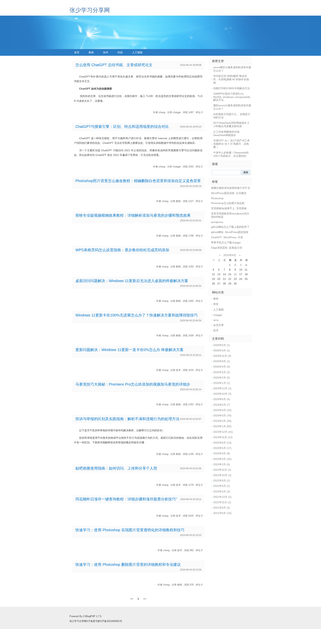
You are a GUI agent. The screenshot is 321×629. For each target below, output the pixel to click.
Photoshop (217, 198)
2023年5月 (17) (222, 448)
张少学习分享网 (89, 10)
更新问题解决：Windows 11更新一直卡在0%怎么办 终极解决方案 (129, 350)
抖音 (240, 237)
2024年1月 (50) (222, 426)
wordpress (217, 222)
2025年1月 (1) (221, 382)
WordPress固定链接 (236, 232)
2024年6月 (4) (221, 399)
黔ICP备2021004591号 (110, 621)
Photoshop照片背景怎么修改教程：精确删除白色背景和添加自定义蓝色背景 (138, 181)
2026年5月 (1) (221, 345)
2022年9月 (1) (221, 480)
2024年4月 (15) (222, 410)
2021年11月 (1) (222, 502)
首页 (76, 52)
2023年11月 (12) (223, 437)
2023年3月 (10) (222, 458)
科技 (120, 52)
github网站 (217, 232)
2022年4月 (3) (221, 491)
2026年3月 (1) (221, 350)
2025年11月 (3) (222, 355)
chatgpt (217, 314)
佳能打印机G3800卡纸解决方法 (231, 88)
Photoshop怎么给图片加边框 (227, 203)
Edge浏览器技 (219, 247)
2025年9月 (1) (221, 361)
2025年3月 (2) (221, 372)
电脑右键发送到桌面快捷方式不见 (230, 187)
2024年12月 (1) (222, 388)
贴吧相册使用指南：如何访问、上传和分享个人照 (116, 468)
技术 (105, 52)
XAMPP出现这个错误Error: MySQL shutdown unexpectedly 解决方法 (231, 96)
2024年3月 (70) (222, 415)
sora (215, 319)
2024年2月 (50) (222, 420)
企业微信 (241, 193)
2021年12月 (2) (222, 496)
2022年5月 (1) (221, 485)
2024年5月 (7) (221, 404)
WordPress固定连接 (222, 193)
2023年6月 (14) (222, 442)
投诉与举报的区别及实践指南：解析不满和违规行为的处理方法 (127, 419)
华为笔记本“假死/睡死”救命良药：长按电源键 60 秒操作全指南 (231, 79)
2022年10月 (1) (222, 475)
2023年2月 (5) (221, 464)
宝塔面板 (241, 208)
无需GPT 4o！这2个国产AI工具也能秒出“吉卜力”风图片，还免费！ (231, 144)
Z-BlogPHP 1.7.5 (92, 616)
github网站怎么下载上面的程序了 (230, 226)
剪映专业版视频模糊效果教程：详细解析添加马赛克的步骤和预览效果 (133, 215)
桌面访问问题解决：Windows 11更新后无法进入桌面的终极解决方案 (131, 281)
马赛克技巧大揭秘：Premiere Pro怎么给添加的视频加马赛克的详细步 (132, 384)
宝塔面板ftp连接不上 (223, 208)
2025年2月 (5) (221, 377)
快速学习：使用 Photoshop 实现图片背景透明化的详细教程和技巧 (129, 530)
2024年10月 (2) (222, 393)
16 (235, 274)
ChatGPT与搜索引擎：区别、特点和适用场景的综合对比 (122, 126)
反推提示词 (235, 247)
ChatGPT (216, 237)
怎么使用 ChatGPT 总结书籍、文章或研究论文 (114, 65)
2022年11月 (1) (222, 469)
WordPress (229, 237)
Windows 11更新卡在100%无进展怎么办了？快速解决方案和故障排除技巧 (136, 315)
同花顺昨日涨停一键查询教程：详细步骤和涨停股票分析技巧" (126, 499)
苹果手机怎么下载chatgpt (226, 242)
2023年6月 (230, 255)
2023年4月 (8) (221, 453)
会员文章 (218, 325)
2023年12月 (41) (223, 431)
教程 (91, 52)
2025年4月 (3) (221, 366)
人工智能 (137, 52)
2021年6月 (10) (222, 513)
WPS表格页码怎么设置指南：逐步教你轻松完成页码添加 (122, 250)
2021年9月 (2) (221, 507)
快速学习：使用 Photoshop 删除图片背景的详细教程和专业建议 (128, 564)
